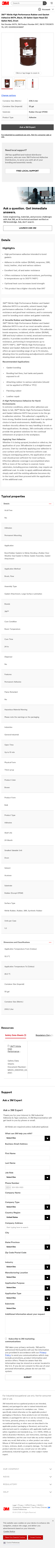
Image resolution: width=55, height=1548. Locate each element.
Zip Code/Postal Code (15, 1253)
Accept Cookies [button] (35, 1537)
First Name (10, 1154)
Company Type (12, 1202)
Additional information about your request (25, 1314)
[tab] (15, 1035)
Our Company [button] (11, 1469)
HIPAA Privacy (30, 1505)
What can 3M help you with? (18, 1134)
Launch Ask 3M (27, 228)
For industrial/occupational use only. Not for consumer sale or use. (26, 136)
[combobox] (8, 1187)
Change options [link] (8, 96)
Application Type (13, 1294)
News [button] (6, 1477)
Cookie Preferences (20, 1509)
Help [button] (6, 1492)
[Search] (45, 3)
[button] (11, 1543)
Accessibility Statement (21, 1507)
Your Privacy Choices (39, 1507)
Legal (14, 1505)
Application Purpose (14, 1283)
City (7, 1233)
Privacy (21, 1505)
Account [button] (46, 10)
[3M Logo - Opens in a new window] (5, 3)
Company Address (14, 1223)
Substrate (9, 1304)
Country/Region (12, 1213)
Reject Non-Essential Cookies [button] (15, 1537)
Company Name (12, 1193)
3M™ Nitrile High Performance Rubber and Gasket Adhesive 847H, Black (15, 1049)
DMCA (40, 1505)
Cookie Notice (9, 1532)
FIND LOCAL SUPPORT (27, 171)
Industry (9, 1262)
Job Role (9, 1173)
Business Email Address (16, 1144)
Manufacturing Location (16, 1273)
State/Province (12, 1242)
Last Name (10, 1163)
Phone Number (12, 1183)
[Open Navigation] (52, 3)
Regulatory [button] (10, 1484)
